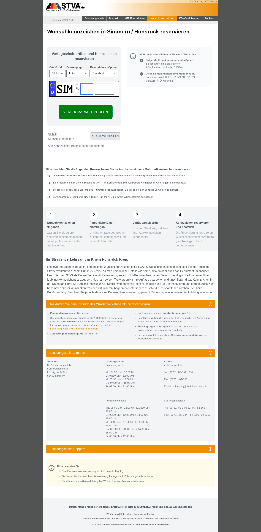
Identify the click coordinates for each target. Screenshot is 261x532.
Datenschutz (126, 514)
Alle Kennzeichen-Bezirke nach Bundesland (76, 145)
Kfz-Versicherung (189, 18)
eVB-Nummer (96, 189)
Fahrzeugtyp (74, 67)
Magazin (114, 18)
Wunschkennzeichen (162, 18)
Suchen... (210, 18)
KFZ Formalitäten (134, 18)
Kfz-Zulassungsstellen (126, 518)
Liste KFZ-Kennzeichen (103, 518)
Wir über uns (113, 514)
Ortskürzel (55, 67)
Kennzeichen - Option (103, 67)
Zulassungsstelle (94, 18)
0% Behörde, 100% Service (203, 1)
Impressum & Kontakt (144, 514)
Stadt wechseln (105, 136)
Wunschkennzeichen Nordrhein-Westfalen (158, 518)
